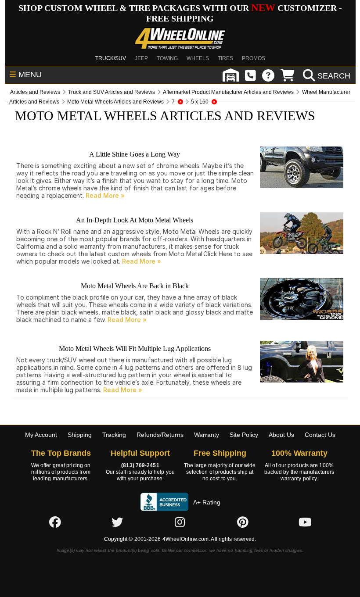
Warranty (206, 434)
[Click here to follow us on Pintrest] (243, 522)
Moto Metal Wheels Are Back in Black (135, 286)
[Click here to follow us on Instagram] (180, 522)
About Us (281, 434)
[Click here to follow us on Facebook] (55, 522)
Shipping (80, 434)
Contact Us (320, 434)
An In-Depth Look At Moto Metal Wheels (134, 220)
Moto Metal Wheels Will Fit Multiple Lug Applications (135, 348)
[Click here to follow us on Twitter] (117, 522)
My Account (41, 434)
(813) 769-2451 (140, 465)
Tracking (114, 434)
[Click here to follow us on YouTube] (305, 522)
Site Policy (244, 434)
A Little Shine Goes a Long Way (134, 154)
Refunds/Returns (160, 434)
